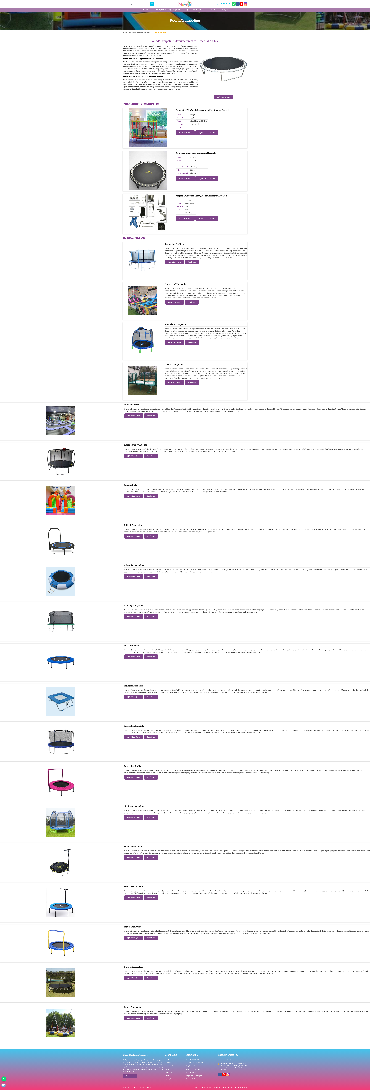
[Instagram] (245, 4)
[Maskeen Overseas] (185, 3)
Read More (192, 262)
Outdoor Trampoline (133, 967)
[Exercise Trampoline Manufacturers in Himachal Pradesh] (61, 902)
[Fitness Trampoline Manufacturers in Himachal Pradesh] (61, 862)
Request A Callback (208, 132)
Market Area (169, 1079)
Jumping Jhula (130, 485)
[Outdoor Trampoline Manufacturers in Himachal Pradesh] (61, 983)
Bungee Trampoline (133, 1007)
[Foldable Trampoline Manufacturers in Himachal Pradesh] (61, 541)
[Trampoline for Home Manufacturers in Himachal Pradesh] (143, 260)
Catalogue (224, 10)
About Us (168, 1062)
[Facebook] (238, 4)
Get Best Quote (186, 133)
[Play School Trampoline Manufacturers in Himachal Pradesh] (143, 340)
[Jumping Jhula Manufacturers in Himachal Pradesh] (61, 501)
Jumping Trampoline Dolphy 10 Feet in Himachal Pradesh (201, 196)
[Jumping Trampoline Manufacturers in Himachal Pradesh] (61, 621)
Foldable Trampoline (133, 525)
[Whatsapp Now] (234, 4)
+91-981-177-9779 (224, 4)
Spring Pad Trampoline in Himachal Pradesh (195, 153)
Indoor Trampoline (132, 927)
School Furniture (198, 10)
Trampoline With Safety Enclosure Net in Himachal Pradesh (202, 110)
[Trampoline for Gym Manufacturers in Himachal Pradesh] (61, 702)
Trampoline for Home (175, 244)
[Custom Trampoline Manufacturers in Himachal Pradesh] (143, 380)
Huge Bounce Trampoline (135, 445)
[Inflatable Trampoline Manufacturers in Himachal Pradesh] (61, 581)
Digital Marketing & (229, 1087)
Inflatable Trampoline (134, 565)
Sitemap (167, 1076)
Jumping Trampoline (133, 605)
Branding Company (241, 1087)
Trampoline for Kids (133, 766)
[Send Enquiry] (3, 1084)
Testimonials (169, 1066)
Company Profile (160, 10)
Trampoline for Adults (134, 726)
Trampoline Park (131, 405)
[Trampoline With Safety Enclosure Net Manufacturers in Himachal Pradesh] (148, 127)
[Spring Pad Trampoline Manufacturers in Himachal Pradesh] (148, 170)
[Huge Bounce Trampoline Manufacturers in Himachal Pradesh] (61, 461)
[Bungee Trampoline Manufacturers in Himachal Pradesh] (61, 1023)
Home (146, 10)
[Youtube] (241, 4)
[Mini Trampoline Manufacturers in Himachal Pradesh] (61, 662)
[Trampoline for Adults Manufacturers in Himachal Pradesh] (61, 742)
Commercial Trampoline (176, 284)
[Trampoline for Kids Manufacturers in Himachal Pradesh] (61, 782)
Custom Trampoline (174, 364)
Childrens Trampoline (134, 806)
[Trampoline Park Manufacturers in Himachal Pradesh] (61, 421)
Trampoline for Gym (133, 686)
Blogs (167, 1069)
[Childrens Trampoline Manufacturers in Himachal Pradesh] (61, 822)
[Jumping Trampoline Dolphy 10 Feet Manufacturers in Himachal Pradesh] (148, 213)
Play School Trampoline (175, 324)
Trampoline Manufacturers (139, 33)
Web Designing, (217, 1087)
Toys (187, 10)
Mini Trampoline (131, 645)
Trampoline (175, 10)
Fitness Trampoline (133, 846)
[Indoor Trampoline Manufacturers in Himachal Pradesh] (61, 943)
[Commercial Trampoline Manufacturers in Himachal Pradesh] (143, 300)
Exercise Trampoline (133, 886)
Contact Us (213, 10)
